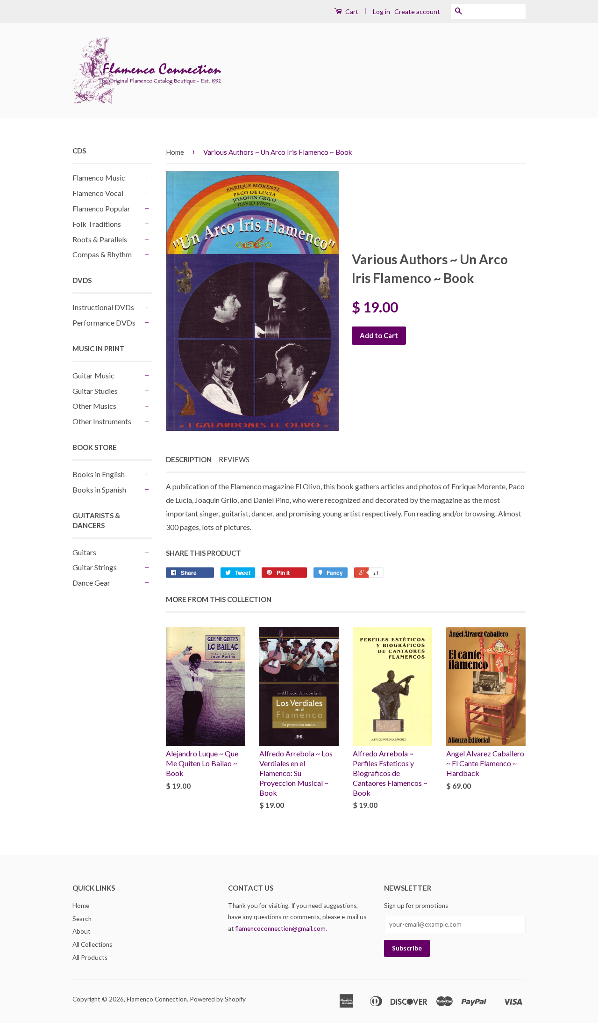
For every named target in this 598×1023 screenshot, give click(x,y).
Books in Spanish (99, 489)
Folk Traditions (96, 223)
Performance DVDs (103, 322)
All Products (89, 957)
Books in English (98, 474)
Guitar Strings (94, 567)
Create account (417, 11)
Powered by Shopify (218, 999)
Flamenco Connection (157, 999)
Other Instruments (101, 421)
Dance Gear (91, 582)
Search (82, 918)
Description (189, 459)
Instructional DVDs (103, 307)
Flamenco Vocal (97, 193)
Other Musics (94, 405)
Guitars (84, 552)
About (81, 931)
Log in (381, 11)
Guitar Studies (95, 390)
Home (175, 152)
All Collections (92, 944)
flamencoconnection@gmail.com (280, 928)
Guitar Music (93, 375)
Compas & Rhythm (102, 254)
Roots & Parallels (99, 239)
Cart (351, 11)
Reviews (234, 459)
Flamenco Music (98, 177)
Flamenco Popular (101, 208)
